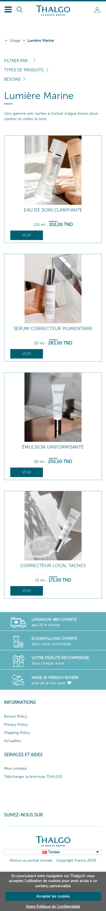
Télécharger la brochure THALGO (33, 776)
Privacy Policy (16, 724)
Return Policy (15, 716)
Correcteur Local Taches (53, 565)
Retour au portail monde (31, 860)
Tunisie (54, 852)
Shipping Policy (17, 732)
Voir (26, 235)
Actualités (12, 741)
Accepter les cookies (53, 896)
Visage (15, 40)
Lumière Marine (40, 40)
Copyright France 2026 (76, 860)
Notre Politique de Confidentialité (53, 906)
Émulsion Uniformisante (53, 447)
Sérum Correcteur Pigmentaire (53, 328)
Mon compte (15, 768)
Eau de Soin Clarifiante (53, 210)
